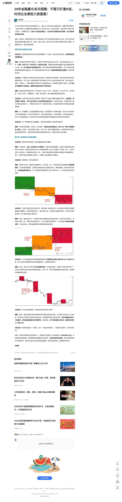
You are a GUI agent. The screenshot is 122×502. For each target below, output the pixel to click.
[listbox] (44, 393)
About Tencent (23, 489)
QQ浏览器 (63, 489)
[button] (102, 15)
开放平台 (41, 489)
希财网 (16, 371)
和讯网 (16, 399)
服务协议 (30, 489)
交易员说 (16, 385)
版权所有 (47, 496)
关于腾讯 (17, 489)
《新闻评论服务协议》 (38, 434)
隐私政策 (36, 489)
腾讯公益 (58, 489)
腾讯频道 (69, 489)
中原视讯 (16, 414)
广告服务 (47, 489)
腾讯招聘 (52, 489)
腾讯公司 (42, 496)
